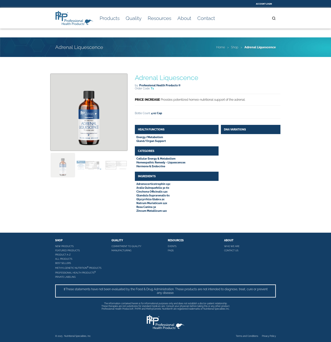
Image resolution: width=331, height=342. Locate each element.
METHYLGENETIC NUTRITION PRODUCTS (78, 267)
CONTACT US (231, 250)
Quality (134, 18)
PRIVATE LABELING (65, 277)
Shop (234, 47)
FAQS (171, 250)
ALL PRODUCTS (63, 259)
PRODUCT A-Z (63, 254)
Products (110, 18)
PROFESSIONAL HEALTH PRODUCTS (75, 272)
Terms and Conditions (247, 336)
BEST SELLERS (63, 263)
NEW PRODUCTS (64, 246)
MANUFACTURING (121, 250)
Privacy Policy (269, 336)
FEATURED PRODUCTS (67, 250)
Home (220, 47)
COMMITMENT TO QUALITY (126, 246)
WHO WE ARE (231, 246)
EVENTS (172, 246)
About (184, 18)
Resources (159, 18)
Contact (206, 18)
